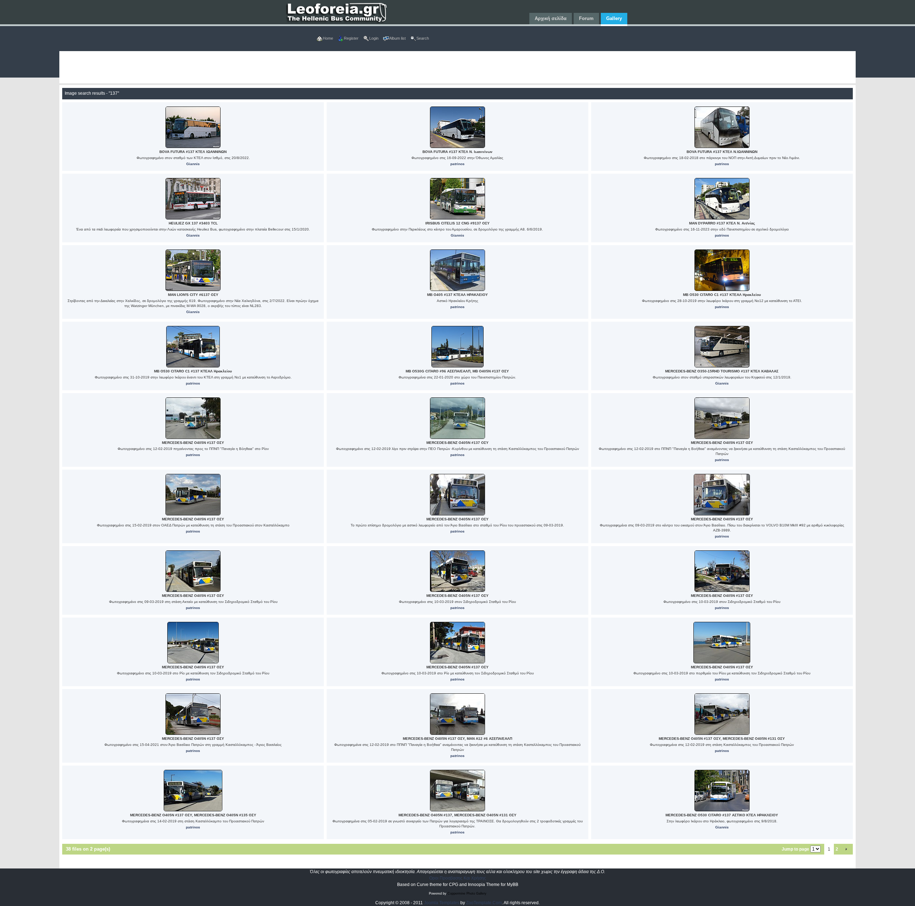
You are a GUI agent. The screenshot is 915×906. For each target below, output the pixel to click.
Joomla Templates (441, 902)
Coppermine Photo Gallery (466, 893)
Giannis (193, 164)
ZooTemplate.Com (484, 902)
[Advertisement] (273, 67)
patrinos (457, 164)
